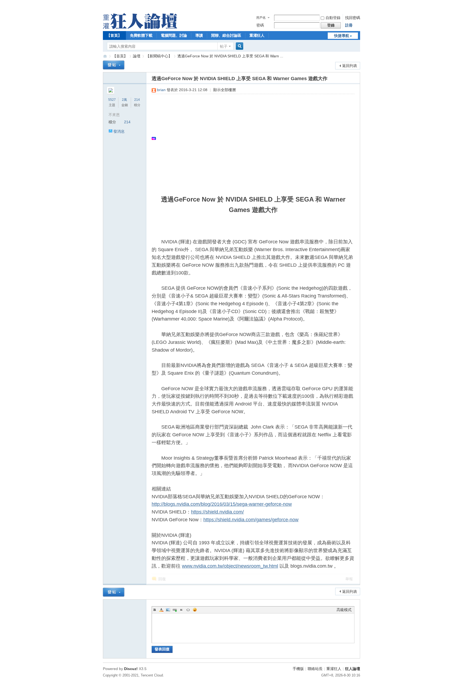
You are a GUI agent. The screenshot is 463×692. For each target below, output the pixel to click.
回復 (162, 579)
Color (161, 609)
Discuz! (131, 669)
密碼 (260, 25)
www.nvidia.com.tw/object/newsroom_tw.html (230, 566)
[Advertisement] (250, 138)
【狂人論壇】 (105, 56)
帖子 (223, 46)
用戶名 (261, 18)
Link (174, 609)
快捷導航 (341, 36)
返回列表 (349, 66)
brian (161, 90)
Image (168, 609)
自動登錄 (333, 18)
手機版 (298, 669)
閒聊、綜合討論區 (226, 35)
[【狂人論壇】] (140, 27)
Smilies (194, 609)
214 (137, 100)
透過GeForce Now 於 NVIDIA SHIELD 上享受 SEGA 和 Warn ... (230, 56)
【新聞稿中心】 (159, 56)
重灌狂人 (256, 35)
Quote (181, 609)
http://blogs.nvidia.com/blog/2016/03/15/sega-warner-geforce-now (222, 504)
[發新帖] (113, 65)
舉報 (349, 579)
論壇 (136, 56)
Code (188, 609)
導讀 (199, 35)
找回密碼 (352, 18)
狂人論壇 (352, 669)
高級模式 (344, 610)
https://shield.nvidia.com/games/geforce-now (250, 519)
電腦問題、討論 (174, 35)
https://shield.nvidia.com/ (217, 512)
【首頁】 (114, 35)
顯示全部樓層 (224, 90)
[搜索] (239, 46)
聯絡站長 (315, 669)
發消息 (119, 131)
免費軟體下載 (141, 35)
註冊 (349, 25)
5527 (112, 100)
